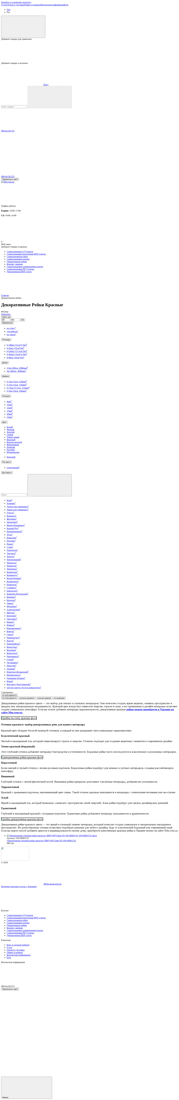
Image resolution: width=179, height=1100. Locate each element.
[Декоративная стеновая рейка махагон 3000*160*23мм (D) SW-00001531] (92, 835)
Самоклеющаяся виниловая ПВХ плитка (26, 254)
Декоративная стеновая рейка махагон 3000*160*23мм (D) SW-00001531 (41, 840)
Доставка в (7, 473)
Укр (8, 9)
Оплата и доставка (15, 5)
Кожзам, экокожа (15, 264)
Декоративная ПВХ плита (19, 271)
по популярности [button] (9, 698)
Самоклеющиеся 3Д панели (20, 251)
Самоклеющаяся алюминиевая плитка (25, 266)
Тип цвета (6, 462)
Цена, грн (6, 317)
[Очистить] (50, 485)
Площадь (6, 340)
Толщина (6, 396)
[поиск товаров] (50, 97)
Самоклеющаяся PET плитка (20, 269)
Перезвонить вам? (10, 179)
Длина (5, 363)
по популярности (9, 695)
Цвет (4, 422)
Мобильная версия (52, 884)
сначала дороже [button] (44, 698)
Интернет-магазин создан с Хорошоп (19, 886)
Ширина (5, 376)
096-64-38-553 (7, 131)
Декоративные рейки (17, 261)
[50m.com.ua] (15, 860)
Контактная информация (52, 5)
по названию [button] (59, 698)
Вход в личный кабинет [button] (18, 945)
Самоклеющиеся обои (17, 256)
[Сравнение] (23, 27)
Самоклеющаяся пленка (18, 259)
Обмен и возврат (32, 5)
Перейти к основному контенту (16, 2)
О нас (4, 5)
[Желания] (89, 51)
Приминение (7, 323)
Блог (66, 5)
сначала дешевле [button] (26, 698)
